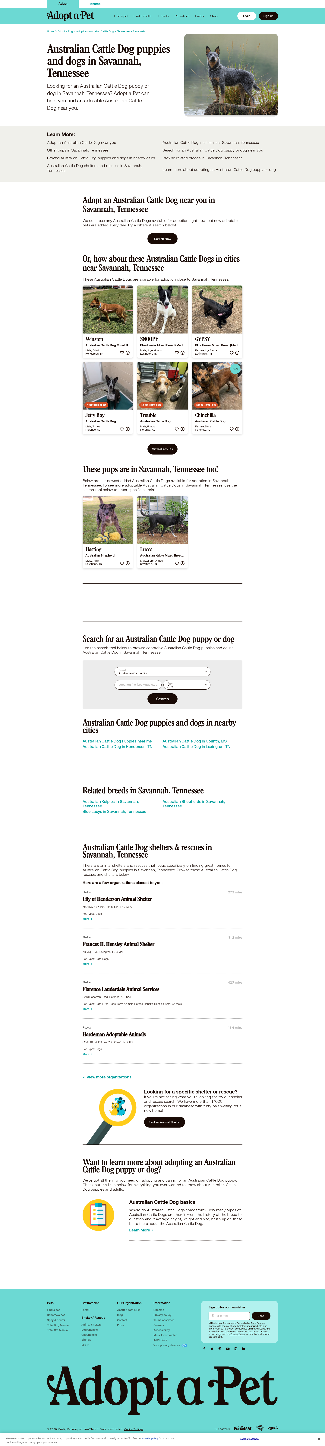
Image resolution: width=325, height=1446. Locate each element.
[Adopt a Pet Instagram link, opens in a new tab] (237, 1349)
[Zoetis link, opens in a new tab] (273, 1428)
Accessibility (161, 1330)
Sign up (268, 16)
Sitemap (158, 1309)
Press (120, 1325)
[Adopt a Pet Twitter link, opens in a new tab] (213, 1349)
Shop (214, 16)
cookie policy (150, 1438)
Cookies (158, 1325)
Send (261, 1315)
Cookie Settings (133, 1429)
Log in (85, 1344)
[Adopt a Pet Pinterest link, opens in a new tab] (221, 1349)
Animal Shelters (91, 1324)
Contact (122, 1320)
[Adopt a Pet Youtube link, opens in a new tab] (229, 1349)
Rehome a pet (56, 1315)
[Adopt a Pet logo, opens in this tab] (162, 1393)
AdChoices (160, 1340)
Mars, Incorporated (165, 1335)
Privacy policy (162, 1315)
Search (162, 699)
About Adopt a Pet (128, 1309)
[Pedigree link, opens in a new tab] (260, 1428)
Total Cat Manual (57, 1330)
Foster (199, 16)
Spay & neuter (56, 1320)
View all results (162, 449)
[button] (122, 352)
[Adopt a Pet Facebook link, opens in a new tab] (205, 1349)
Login (246, 16)
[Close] (319, 1439)
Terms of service (163, 1320)
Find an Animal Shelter (165, 1122)
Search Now (162, 239)
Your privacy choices (167, 1345)
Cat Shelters (89, 1334)
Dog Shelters (89, 1329)
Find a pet (53, 1309)
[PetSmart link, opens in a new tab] (243, 1428)
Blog (120, 1315)
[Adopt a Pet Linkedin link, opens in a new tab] (244, 1349)
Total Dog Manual (58, 1325)
